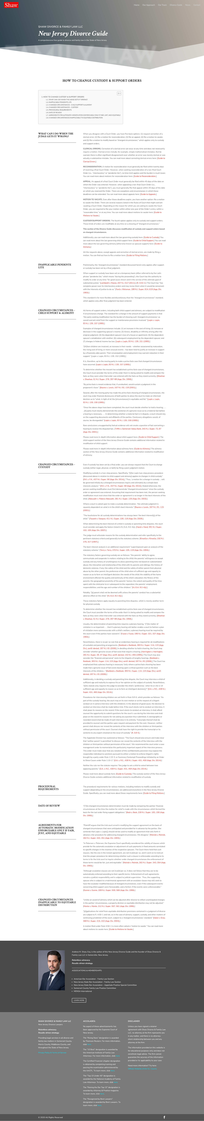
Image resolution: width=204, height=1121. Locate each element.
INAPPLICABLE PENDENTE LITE (60, 102)
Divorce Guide (176, 5)
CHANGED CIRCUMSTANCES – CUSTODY (63, 107)
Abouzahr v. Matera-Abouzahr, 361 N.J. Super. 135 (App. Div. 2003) (118, 498)
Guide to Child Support (149, 437)
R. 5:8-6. (135, 733)
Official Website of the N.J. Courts (142, 1068)
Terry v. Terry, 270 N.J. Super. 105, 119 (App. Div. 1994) (124, 550)
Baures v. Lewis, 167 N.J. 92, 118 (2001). (118, 387)
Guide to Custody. (151, 237)
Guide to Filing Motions (154, 793)
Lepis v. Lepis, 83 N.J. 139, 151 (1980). (133, 341)
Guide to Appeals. (148, 194)
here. (89, 1044)
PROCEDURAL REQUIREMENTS (60, 110)
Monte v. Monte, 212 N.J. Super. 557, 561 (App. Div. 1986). (109, 906)
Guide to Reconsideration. (145, 176)
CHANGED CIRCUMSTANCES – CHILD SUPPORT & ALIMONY (70, 105)
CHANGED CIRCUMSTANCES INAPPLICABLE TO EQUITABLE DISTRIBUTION (76, 118)
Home (136, 5)
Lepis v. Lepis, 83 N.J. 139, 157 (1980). (113, 364)
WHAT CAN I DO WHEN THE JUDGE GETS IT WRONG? (68, 100)
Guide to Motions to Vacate (121, 929)
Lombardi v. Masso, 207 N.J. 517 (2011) (118, 283)
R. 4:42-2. (141, 283)
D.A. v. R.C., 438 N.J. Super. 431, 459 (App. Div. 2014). (138, 760)
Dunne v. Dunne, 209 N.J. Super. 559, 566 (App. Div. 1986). (109, 890)
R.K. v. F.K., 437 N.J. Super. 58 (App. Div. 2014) (104, 479)
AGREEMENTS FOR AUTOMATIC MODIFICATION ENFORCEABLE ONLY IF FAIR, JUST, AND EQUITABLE (85, 115)
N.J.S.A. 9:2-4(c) (140, 587)
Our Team (162, 5)
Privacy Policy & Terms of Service (52, 1052)
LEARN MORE (79, 1000)
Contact (196, 5)
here (113, 1070)
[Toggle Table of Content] (118, 93)
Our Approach (148, 5)
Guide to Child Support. (144, 240)
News (187, 5)
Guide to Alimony (142, 448)
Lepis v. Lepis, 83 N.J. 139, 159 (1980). (121, 420)
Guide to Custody (123, 774)
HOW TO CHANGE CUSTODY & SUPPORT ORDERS (63, 97)
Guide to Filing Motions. (137, 255)
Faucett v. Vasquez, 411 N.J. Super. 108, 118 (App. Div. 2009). (116, 518)
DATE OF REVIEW (55, 113)
